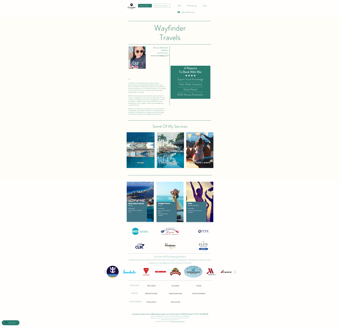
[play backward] (105, 271)
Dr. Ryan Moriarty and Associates (177, 321)
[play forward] (235, 271)
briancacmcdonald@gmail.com (160, 56)
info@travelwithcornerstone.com (159, 314)
